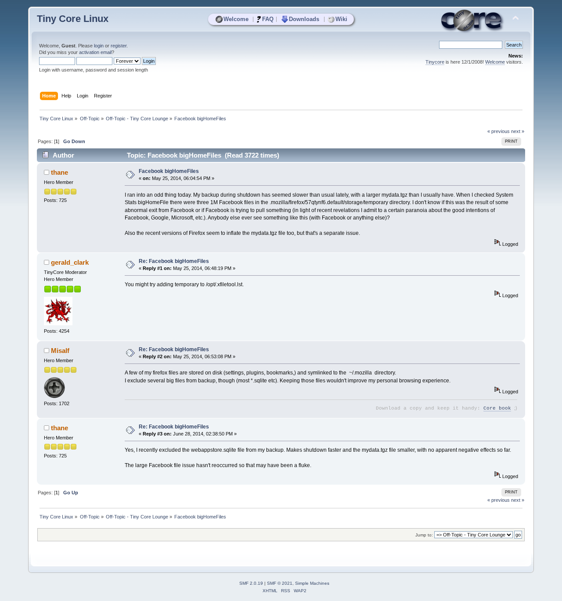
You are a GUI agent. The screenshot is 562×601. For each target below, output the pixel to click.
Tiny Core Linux (72, 18)
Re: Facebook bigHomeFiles (174, 261)
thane (59, 172)
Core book (497, 408)
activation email (95, 52)
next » (517, 131)
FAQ (268, 19)
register (118, 45)
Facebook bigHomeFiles (169, 171)
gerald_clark (70, 262)
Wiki (341, 19)
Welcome (236, 19)
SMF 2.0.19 (251, 583)
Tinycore (434, 62)
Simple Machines (312, 583)
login (99, 45)
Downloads (304, 19)
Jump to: (424, 535)
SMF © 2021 (279, 583)
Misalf (60, 350)
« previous (498, 131)
